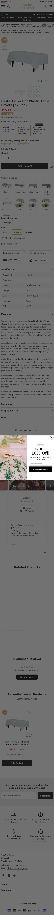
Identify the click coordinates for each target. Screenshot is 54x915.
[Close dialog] (51, 437)
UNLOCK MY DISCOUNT (40, 469)
